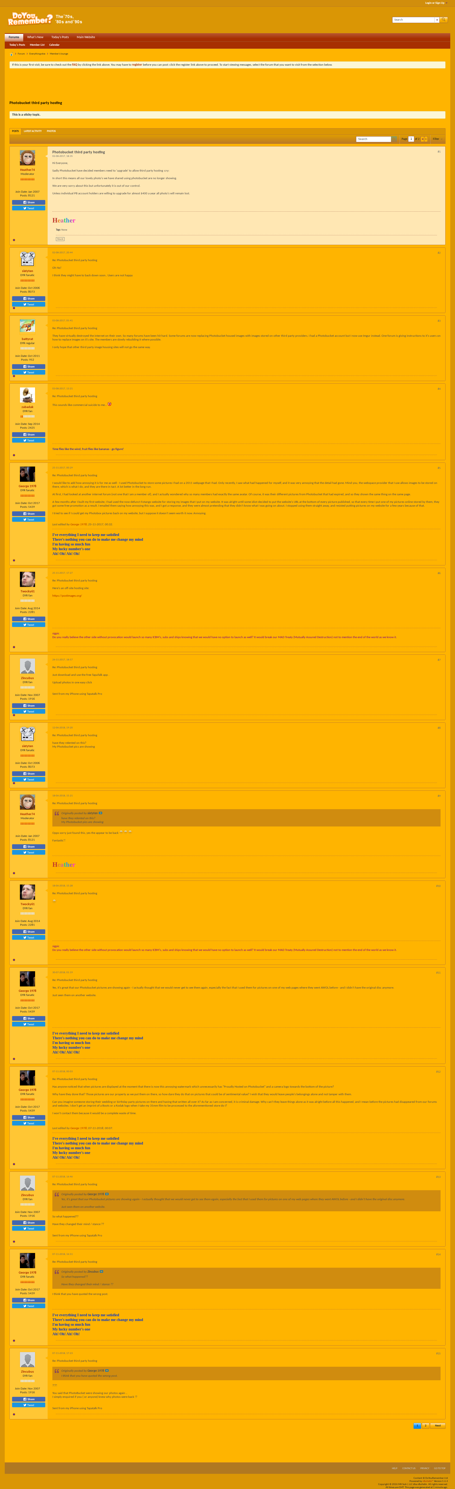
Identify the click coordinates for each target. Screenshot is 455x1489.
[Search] (443, 20)
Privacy (424, 1468)
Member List (37, 45)
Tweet (30, 208)
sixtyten (27, 271)
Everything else (37, 54)
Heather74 (27, 170)
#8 (439, 728)
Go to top (440, 1468)
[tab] (15, 131)
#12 (438, 1072)
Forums (14, 37)
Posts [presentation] (15, 131)
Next (438, 1425)
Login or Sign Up (434, 3)
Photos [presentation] (51, 131)
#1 (439, 151)
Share (31, 202)
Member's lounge (59, 54)
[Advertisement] (227, 85)
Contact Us (408, 1468)
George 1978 (27, 486)
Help (394, 1468)
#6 (439, 573)
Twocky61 (28, 591)
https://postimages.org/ (67, 595)
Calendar (54, 45)
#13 (438, 1177)
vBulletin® (428, 1481)
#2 (439, 253)
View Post (100, 813)
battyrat (27, 339)
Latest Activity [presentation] (33, 131)
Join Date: (21, 191)
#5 (439, 468)
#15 (438, 1353)
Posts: (23, 195)
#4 (439, 389)
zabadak (27, 407)
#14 (438, 1254)
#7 (439, 660)
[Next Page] (426, 139)
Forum (21, 54)
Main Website (86, 37)
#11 (438, 972)
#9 (439, 796)
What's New (35, 37)
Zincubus (27, 678)
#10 (438, 886)
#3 (439, 321)
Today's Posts (60, 37)
